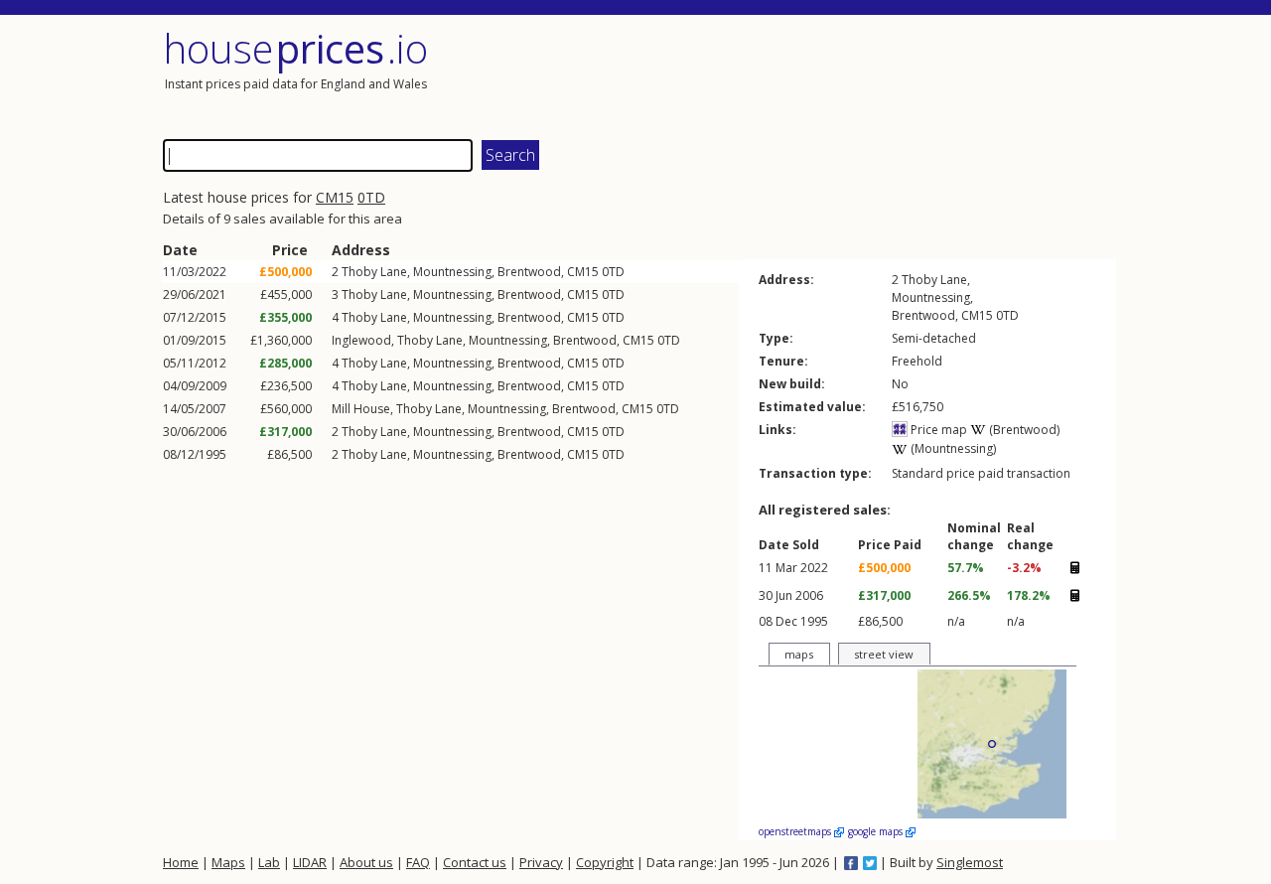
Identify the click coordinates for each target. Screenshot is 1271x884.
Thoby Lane (374, 271)
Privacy (541, 862)
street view (884, 654)
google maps (877, 831)
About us (366, 862)
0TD (371, 197)
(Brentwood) (1022, 429)
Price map (937, 429)
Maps (228, 862)
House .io (295, 48)
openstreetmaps (796, 831)
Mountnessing (452, 271)
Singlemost (969, 862)
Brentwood (529, 271)
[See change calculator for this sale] (1074, 568)
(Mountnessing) (952, 448)
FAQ (418, 862)
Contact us (474, 862)
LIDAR (310, 862)
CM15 (334, 197)
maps (798, 654)
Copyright (605, 862)
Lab (269, 862)
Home (181, 862)
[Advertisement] (877, 74)
